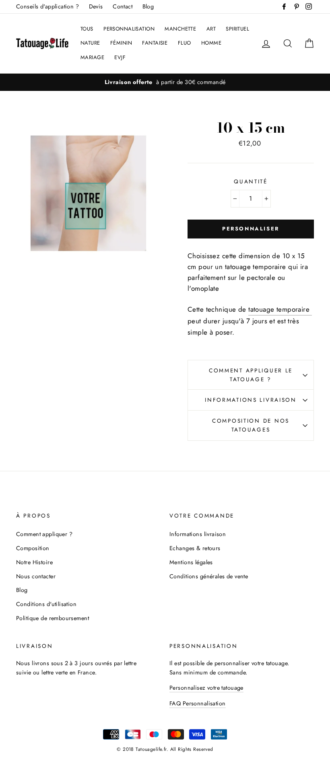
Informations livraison (251, 400)
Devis (96, 6)
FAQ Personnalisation (197, 703)
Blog (148, 6)
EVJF (120, 57)
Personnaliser (250, 228)
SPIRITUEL (237, 29)
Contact (122, 6)
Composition (33, 548)
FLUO (184, 43)
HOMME (211, 43)
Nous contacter (36, 576)
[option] (165, 82)
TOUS (86, 29)
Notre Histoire (34, 562)
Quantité (251, 181)
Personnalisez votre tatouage (206, 688)
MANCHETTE (180, 29)
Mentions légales (191, 562)
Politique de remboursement (52, 618)
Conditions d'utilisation (46, 604)
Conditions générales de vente (208, 576)
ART (211, 29)
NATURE (90, 43)
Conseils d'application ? (47, 6)
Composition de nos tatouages (250, 425)
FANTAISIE (154, 43)
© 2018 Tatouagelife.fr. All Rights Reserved (165, 749)
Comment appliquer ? (44, 534)
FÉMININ (121, 43)
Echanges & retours (195, 548)
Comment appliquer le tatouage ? (251, 374)
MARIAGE (92, 57)
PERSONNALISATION (129, 29)
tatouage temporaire (280, 309)
